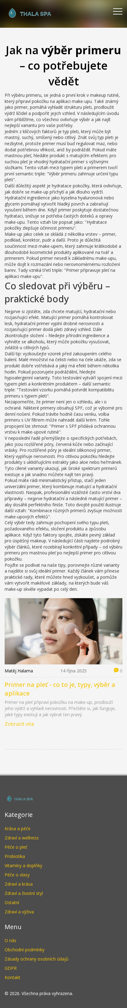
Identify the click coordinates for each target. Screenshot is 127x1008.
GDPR (11, 968)
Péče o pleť (16, 847)
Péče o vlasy (17, 875)
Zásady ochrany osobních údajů (36, 959)
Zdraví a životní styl (24, 893)
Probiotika (15, 856)
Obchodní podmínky (24, 950)
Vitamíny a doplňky (23, 865)
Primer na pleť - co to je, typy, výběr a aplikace (60, 688)
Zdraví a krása (19, 884)
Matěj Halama (19, 671)
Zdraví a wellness (22, 838)
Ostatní (12, 902)
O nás (10, 940)
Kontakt (12, 977)
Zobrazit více (19, 723)
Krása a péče (18, 828)
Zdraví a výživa (19, 912)
